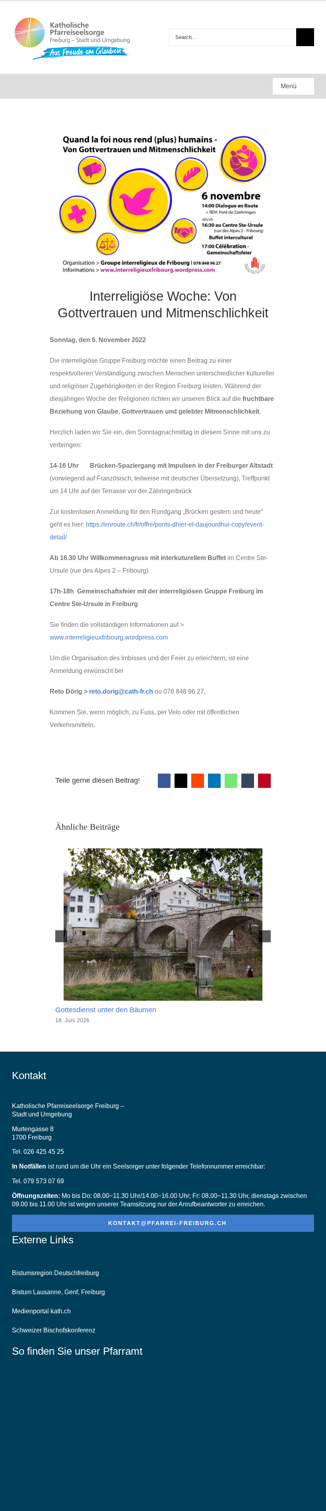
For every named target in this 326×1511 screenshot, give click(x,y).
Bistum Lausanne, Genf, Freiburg (58, 1292)
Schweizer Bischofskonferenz (53, 1330)
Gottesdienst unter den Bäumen (105, 1010)
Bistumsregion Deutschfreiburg (55, 1273)
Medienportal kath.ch (41, 1311)
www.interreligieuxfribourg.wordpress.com (109, 637)
